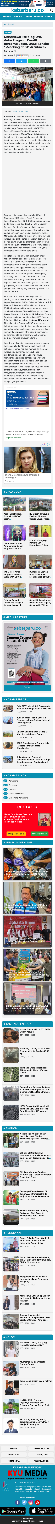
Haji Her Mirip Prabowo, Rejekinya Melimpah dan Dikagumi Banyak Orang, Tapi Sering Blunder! (34, 1404)
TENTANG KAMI (41, 1455)
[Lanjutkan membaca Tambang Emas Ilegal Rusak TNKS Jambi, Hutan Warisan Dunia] (11, 1074)
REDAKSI (14, 1448)
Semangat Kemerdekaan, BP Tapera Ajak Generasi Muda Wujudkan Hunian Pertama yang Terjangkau (35, 1195)
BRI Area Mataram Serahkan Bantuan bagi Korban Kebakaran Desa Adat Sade (35, 1174)
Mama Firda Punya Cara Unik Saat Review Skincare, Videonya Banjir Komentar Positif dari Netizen (18, 818)
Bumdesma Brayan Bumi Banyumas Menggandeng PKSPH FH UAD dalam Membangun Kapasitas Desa (40, 577)
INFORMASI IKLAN (41, 1448)
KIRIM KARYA (13, 1455)
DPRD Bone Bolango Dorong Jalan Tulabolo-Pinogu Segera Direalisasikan (33, 745)
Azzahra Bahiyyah (20, 111)
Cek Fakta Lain (40, 834)
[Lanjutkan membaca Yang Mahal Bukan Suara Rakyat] (11, 1387)
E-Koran (27, 687)
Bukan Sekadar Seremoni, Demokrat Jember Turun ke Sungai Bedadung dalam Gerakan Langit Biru (33, 761)
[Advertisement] (27, 184)
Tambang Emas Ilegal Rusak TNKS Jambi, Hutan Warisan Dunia (34, 1070)
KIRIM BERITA (14, 1461)
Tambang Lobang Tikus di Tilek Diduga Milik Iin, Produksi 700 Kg (35, 1051)
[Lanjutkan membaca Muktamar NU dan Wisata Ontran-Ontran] (11, 1368)
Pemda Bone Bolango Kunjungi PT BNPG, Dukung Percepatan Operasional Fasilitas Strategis (35, 1089)
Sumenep (13, 785)
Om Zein (12, 789)
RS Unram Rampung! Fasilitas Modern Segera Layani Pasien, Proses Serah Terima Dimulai (40, 519)
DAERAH (28, 16)
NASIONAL (18, 16)
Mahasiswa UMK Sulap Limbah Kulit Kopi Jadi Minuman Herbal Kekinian (35, 1298)
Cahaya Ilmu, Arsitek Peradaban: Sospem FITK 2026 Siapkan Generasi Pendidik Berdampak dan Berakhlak (35, 1319)
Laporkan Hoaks (17, 834)
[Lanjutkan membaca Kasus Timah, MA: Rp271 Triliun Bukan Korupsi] (11, 1035)
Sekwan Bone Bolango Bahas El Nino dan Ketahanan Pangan (31, 732)
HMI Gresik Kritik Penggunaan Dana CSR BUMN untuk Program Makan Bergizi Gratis (12, 576)
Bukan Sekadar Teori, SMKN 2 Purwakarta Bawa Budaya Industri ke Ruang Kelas (33, 720)
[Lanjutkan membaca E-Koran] (27, 654)
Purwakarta (13, 781)
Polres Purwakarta (16, 793)
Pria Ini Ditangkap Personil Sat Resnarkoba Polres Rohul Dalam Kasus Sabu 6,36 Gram (38, 545)
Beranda (7, 16)
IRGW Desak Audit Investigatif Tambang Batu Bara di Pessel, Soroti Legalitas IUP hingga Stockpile (34, 1110)
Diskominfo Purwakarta (18, 798)
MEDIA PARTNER (41, 1461)
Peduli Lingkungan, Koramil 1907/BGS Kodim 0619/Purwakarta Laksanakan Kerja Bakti (12, 520)
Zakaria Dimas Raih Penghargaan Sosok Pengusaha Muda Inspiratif (13, 547)
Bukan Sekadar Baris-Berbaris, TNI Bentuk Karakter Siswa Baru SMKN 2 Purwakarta (35, 1259)
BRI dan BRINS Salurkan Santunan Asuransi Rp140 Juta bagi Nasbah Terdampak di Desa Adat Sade (36, 1157)
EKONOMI (38, 16)
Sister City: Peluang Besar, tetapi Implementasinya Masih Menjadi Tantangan (34, 1422)
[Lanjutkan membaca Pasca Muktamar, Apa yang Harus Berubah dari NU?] (11, 1349)
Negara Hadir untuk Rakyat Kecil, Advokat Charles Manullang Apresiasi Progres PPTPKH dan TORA (34, 1137)
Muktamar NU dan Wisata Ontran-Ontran (32, 1362)
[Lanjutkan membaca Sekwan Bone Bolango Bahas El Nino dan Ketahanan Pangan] (8, 734)
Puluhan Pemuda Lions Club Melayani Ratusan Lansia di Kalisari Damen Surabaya (13, 605)
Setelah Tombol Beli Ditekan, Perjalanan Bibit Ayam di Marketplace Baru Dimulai (34, 1213)
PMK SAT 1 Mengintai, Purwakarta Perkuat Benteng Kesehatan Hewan (33, 707)
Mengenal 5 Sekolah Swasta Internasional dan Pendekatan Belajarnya (34, 1279)
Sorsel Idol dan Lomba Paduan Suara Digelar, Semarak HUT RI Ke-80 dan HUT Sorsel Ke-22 (40, 605)
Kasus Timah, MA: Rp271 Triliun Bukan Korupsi (35, 1030)
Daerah (8, 32)
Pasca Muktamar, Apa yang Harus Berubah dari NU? (33, 1343)
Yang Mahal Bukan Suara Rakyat (36, 1381)
